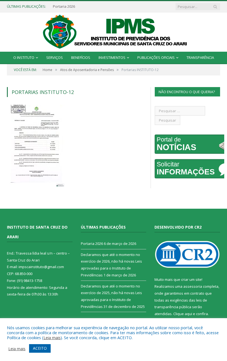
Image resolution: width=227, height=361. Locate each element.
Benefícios (80, 57)
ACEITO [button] (40, 348)
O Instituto (23, 57)
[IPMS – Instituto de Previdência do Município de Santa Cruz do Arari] (113, 31)
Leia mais (52, 337)
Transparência (200, 57)
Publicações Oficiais (156, 57)
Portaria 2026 (64, 6)
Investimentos (112, 57)
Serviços (54, 57)
